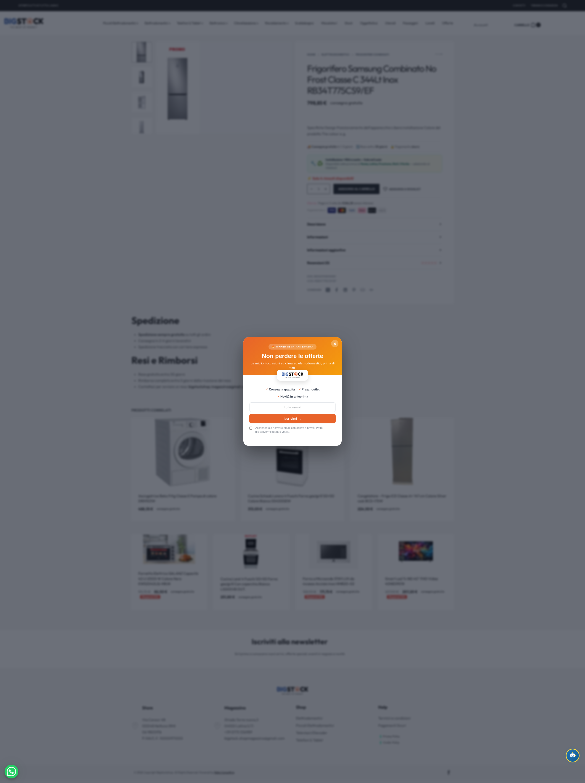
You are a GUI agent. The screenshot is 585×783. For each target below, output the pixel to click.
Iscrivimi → (292, 418)
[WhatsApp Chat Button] (11, 771)
